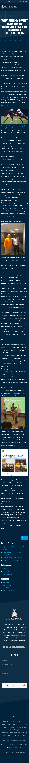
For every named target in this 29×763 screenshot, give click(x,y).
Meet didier (19, 714)
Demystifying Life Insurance (13, 555)
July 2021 (6, 588)
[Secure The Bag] (14, 614)
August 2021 (7, 585)
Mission (12, 711)
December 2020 (8, 591)
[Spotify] (23, 1)
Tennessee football (15, 75)
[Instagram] (8, 1)
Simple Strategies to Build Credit (15, 560)
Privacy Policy (9, 753)
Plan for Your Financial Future (13, 558)
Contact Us (14, 717)
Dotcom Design (16, 747)
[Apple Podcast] (20, 1)
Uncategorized (8, 574)
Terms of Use (20, 753)
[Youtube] (17, 1)
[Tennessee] (14, 116)
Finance (6, 569)
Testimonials (22, 711)
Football (6, 571)
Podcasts (9, 714)
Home (4, 711)
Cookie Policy (15, 755)
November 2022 (8, 582)
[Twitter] (6, 1)
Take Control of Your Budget (13, 552)
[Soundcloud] (26, 1)
